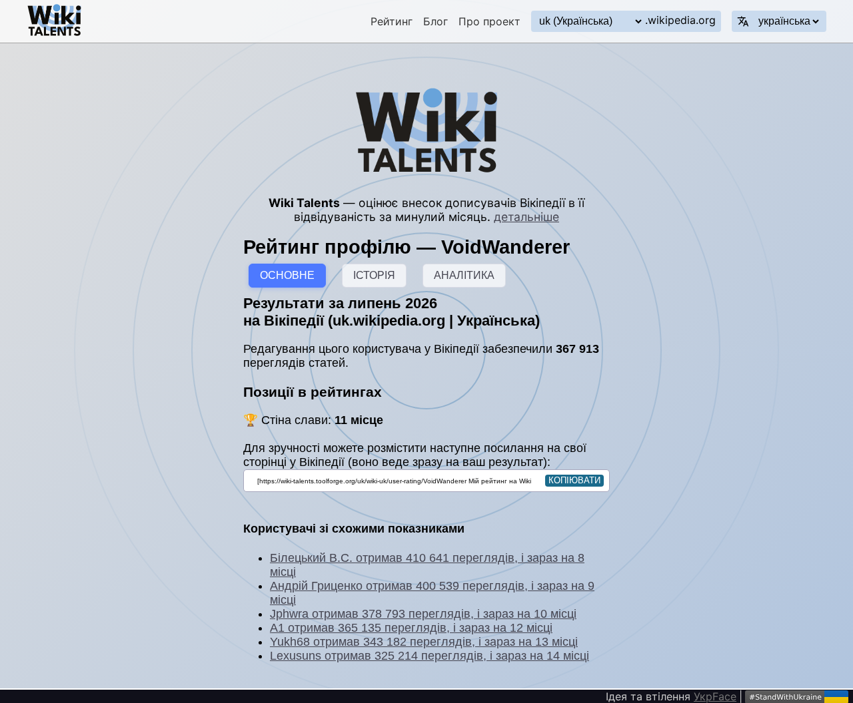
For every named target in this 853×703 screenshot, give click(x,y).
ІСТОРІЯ (374, 275)
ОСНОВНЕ (287, 275)
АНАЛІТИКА (464, 275)
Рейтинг (392, 21)
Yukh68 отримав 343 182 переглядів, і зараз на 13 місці (424, 641)
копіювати (574, 480)
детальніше (526, 217)
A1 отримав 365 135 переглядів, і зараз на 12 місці (411, 627)
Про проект (489, 21)
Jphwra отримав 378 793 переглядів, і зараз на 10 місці (423, 613)
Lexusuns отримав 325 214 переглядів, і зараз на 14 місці (429, 655)
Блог (435, 21)
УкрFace (715, 696)
